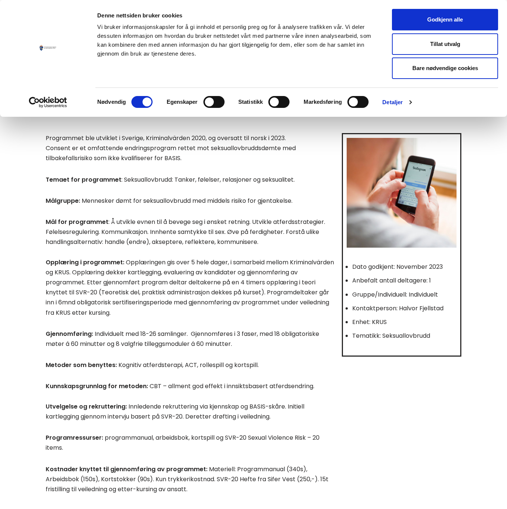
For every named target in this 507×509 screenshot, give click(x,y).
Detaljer (392, 102)
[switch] (214, 102)
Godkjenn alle (445, 19)
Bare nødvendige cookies (445, 68)
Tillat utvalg (445, 44)
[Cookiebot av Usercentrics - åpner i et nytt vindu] (48, 102)
